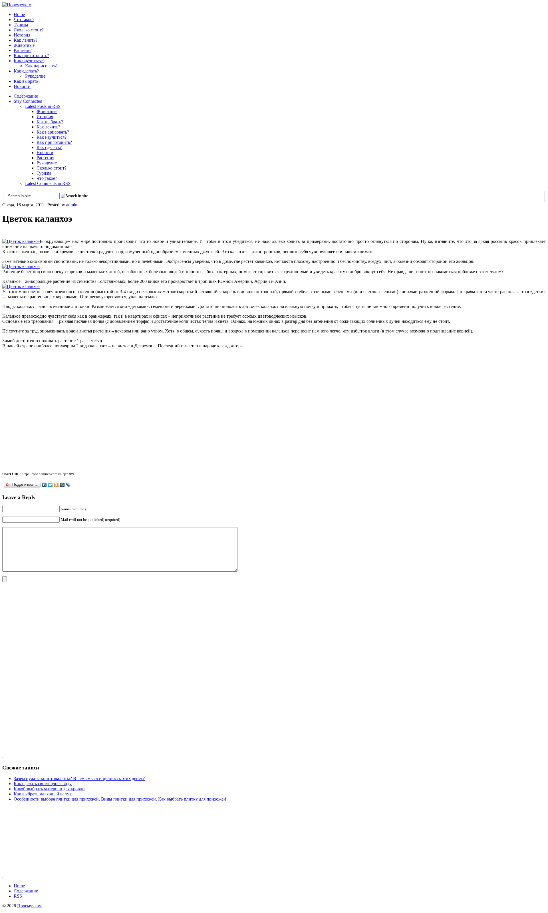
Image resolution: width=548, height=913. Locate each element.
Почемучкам (29, 905)
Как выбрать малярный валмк (43, 793)
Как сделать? (26, 70)
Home (19, 14)
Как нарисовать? (41, 65)
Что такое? (24, 19)
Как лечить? (25, 40)
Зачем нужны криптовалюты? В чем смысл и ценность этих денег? (79, 778)
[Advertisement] (69, 232)
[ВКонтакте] (44, 485)
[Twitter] (50, 485)
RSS (18, 896)
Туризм (21, 24)
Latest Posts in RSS (43, 106)
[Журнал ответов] (16, 4)
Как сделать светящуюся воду (43, 783)
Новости (22, 86)
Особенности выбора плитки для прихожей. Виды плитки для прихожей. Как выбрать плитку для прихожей (120, 799)
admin (71, 204)
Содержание (26, 96)
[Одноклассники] (56, 485)
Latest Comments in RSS (47, 183)
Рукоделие (35, 76)
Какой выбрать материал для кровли (49, 788)
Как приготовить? (31, 55)
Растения (22, 50)
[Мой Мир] (62, 485)
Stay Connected (28, 101)
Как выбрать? (27, 81)
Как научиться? (29, 60)
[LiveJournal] (68, 485)
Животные (24, 45)
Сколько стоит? (29, 29)
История (22, 35)
